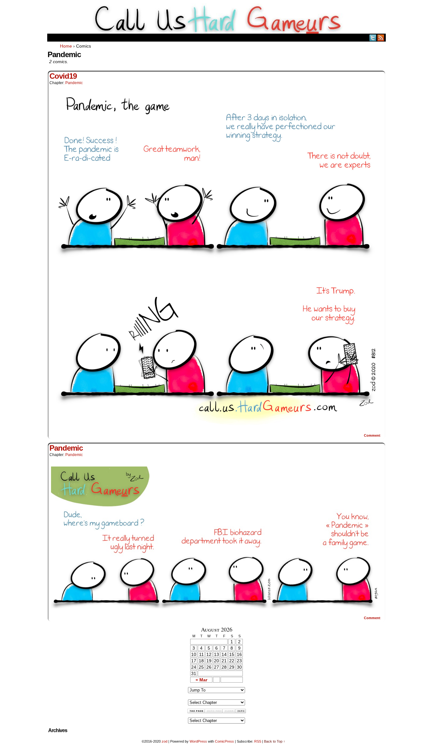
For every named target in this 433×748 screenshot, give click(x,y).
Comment (372, 435)
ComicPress (224, 741)
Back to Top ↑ (274, 741)
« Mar (201, 679)
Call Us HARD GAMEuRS (216, 18)
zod (164, 741)
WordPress (198, 741)
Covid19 (63, 76)
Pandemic (74, 83)
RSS (381, 38)
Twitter (373, 38)
